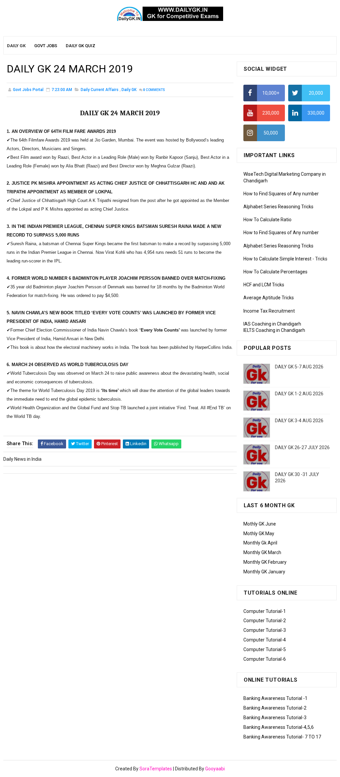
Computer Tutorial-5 (264, 649)
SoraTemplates (155, 768)
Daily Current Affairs (100, 89)
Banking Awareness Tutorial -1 (275, 698)
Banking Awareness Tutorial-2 (274, 708)
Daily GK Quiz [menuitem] (80, 45)
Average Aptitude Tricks (268, 297)
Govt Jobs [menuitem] (45, 45)
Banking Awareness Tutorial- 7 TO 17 (282, 736)
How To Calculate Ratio (267, 219)
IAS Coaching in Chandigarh (272, 324)
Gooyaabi (215, 768)
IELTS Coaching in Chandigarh (274, 330)
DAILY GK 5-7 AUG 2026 (299, 366)
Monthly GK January (264, 571)
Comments (154, 90)
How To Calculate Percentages (275, 271)
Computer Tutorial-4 (264, 639)
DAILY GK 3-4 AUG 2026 (299, 420)
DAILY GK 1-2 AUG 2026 (299, 393)
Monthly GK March (262, 552)
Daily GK (129, 89)
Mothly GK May (258, 533)
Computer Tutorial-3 (264, 630)
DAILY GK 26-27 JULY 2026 (302, 447)
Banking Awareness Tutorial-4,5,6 (278, 727)
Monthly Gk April (260, 542)
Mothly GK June (259, 524)
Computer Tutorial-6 (264, 659)
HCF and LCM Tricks (263, 284)
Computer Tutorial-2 (264, 620)
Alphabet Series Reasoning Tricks (278, 206)
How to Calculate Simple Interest (277, 258)
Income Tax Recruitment (269, 311)
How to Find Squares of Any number (281, 193)
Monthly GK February (265, 562)
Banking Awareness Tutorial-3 (274, 717)
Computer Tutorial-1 (264, 611)
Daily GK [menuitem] (16, 45)
